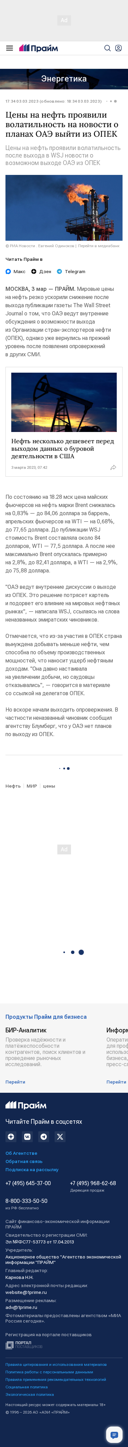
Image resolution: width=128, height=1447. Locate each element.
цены (49, 786)
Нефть (13, 786)
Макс (20, 271)
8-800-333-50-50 (26, 1204)
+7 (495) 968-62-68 (93, 1186)
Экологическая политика (29, 1394)
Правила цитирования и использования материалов (56, 1364)
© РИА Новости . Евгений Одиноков (39, 245)
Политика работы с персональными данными (49, 1372)
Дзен (45, 271)
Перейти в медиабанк (98, 245)
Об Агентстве (21, 1153)
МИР (32, 786)
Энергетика (64, 79)
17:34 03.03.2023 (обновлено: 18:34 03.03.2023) (53, 101)
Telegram (75, 271)
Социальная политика (26, 1387)
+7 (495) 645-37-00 (28, 1183)
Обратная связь (24, 1161)
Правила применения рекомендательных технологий (55, 1379)
